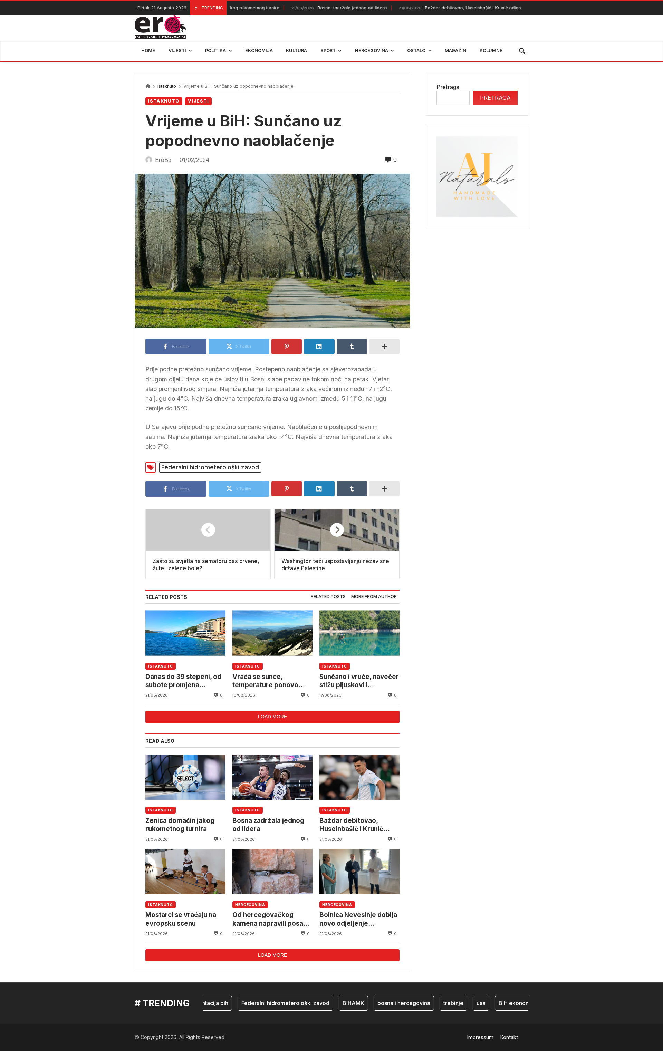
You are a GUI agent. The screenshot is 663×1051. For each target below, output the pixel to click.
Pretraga (447, 87)
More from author (374, 596)
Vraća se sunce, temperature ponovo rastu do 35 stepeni (265, 681)
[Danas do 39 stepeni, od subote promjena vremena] (185, 633)
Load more (272, 716)
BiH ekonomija (498, 1003)
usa (461, 1003)
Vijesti (198, 101)
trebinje (434, 1003)
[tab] (328, 597)
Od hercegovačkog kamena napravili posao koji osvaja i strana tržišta (272, 919)
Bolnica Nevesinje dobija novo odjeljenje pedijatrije (358, 919)
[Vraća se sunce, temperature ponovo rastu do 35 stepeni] (272, 633)
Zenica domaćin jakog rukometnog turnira (179, 825)
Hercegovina (250, 905)
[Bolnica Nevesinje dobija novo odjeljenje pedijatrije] (359, 871)
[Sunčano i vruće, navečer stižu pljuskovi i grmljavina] (359, 633)
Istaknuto (166, 86)
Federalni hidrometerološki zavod (210, 467)
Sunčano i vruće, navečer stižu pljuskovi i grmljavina (359, 681)
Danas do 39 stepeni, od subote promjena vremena (183, 681)
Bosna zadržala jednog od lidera (317, 7)
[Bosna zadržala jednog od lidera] (272, 777)
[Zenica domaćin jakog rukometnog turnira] (185, 777)
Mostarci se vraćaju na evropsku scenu (180, 919)
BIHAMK (334, 1003)
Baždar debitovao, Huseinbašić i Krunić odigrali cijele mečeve (455, 7)
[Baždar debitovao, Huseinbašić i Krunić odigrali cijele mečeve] (359, 777)
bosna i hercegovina (384, 1003)
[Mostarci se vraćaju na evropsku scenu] (185, 871)
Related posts (328, 596)
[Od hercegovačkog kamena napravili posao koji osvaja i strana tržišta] (272, 871)
